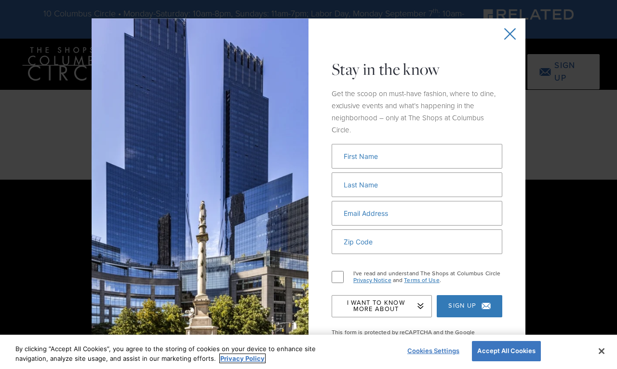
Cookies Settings (433, 351)
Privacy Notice (372, 280)
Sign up (462, 306)
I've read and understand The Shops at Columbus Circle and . (426, 277)
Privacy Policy (242, 358)
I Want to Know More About (376, 306)
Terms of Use (421, 280)
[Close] (601, 351)
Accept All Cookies (506, 351)
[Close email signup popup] (510, 34)
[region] (308, 352)
